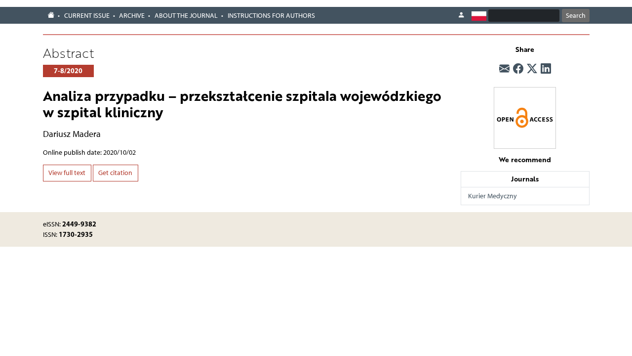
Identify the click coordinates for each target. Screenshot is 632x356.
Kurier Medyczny (492, 196)
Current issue (87, 15)
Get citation (115, 173)
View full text (66, 173)
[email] (504, 69)
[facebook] (518, 69)
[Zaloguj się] (461, 15)
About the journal (186, 15)
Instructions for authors (271, 15)
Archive (132, 15)
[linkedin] (546, 69)
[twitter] (532, 69)
